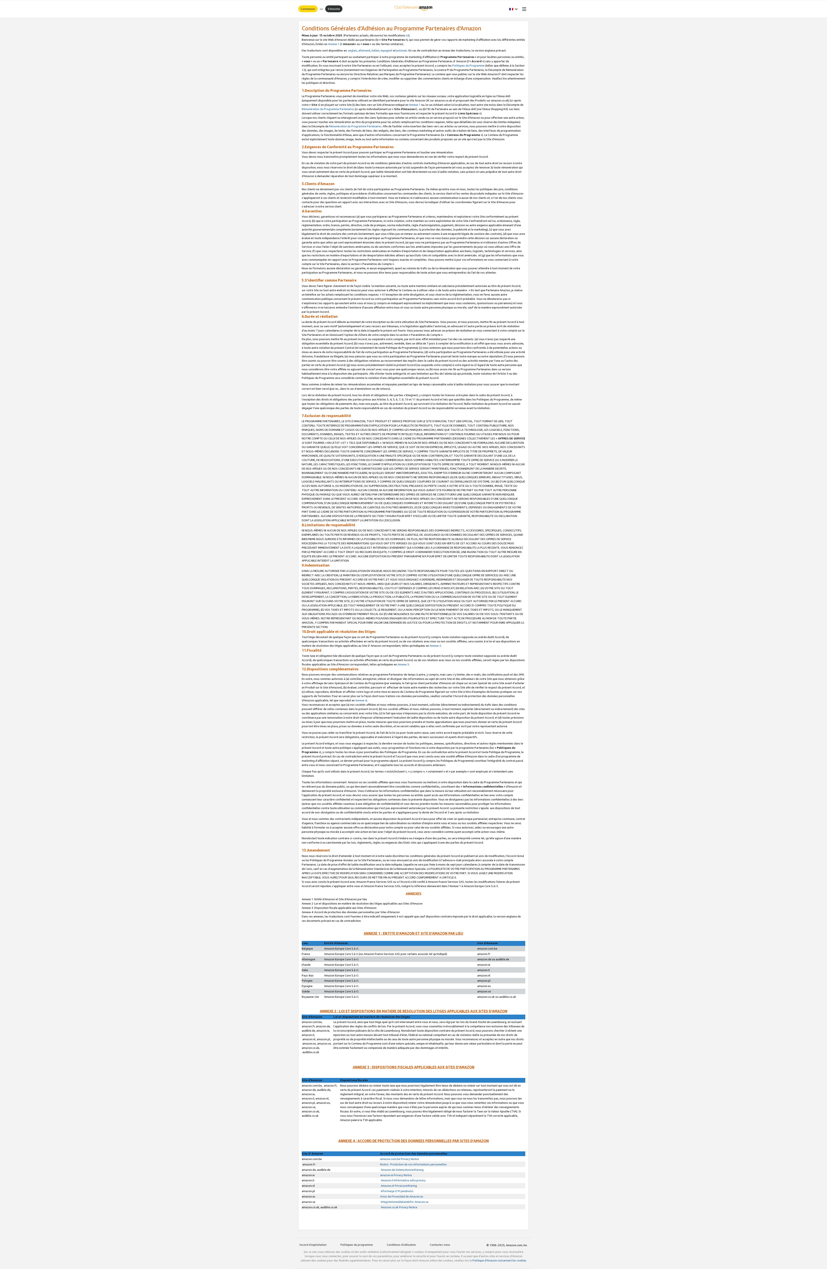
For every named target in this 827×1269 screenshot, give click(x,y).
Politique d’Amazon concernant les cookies (499, 1260)
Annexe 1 (333, 44)
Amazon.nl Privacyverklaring (398, 1185)
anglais (352, 50)
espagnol (386, 50)
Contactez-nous (440, 1244)
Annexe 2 (435, 645)
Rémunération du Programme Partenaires (328, 109)
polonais (401, 50)
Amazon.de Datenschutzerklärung (402, 1169)
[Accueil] (413, 9)
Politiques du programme (356, 1244)
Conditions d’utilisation (401, 1244)
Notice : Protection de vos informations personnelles (413, 1164)
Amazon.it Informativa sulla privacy (403, 1180)
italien (375, 50)
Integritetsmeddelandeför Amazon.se (404, 1202)
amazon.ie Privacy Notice (396, 1175)
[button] (513, 8)
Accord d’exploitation (312, 1244)
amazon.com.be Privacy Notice (399, 1159)
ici (407, 35)
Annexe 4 (361, 700)
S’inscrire (334, 9)
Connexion (308, 9)
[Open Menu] (523, 9)
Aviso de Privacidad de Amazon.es (401, 1196)
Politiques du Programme (468, 65)
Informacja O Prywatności (396, 1191)
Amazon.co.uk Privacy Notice (398, 1207)
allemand (364, 50)
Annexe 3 (403, 664)
